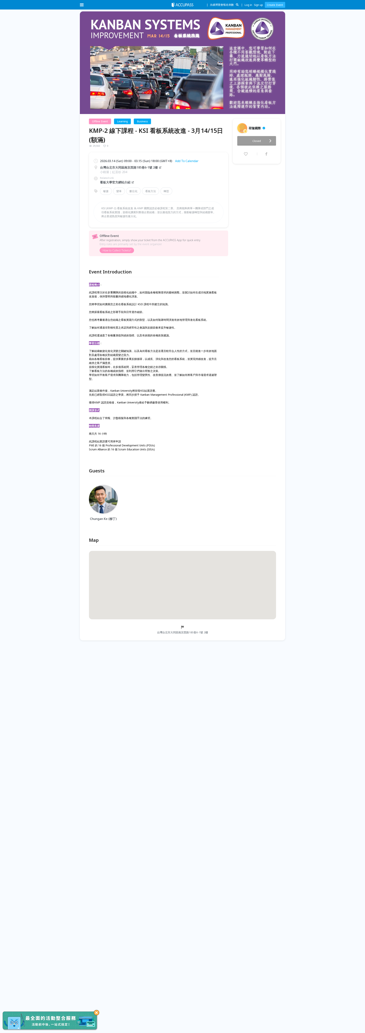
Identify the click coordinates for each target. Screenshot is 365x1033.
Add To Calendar (186, 161)
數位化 (133, 191)
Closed (256, 141)
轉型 (166, 191)
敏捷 (106, 191)
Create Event (275, 5)
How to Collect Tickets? (117, 250)
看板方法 (150, 191)
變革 (119, 191)
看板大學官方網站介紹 (115, 182)
